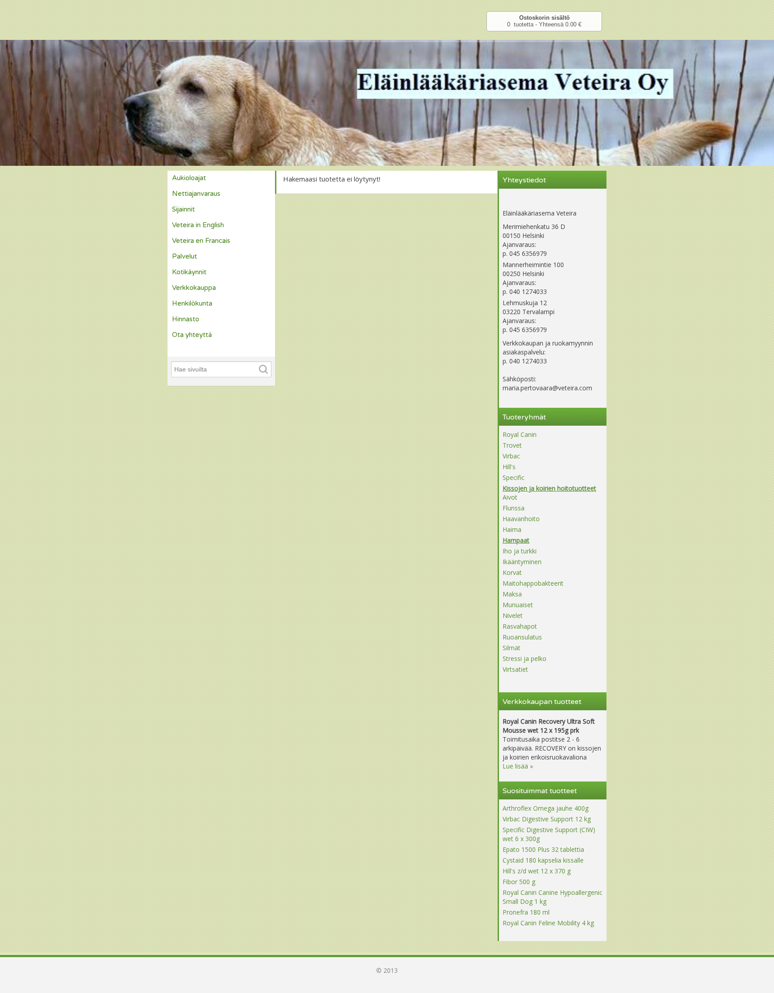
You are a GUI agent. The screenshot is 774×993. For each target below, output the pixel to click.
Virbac (511, 456)
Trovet (512, 445)
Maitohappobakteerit (533, 583)
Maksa (512, 594)
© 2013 (387, 970)
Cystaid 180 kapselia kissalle (543, 860)
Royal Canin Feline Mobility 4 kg (548, 923)
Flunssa (514, 508)
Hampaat (516, 540)
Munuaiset (518, 604)
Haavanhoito (521, 518)
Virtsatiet (515, 669)
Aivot (510, 497)
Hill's (509, 466)
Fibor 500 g (519, 881)
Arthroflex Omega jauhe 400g (546, 808)
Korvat (512, 572)
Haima (512, 529)
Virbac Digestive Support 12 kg (547, 819)
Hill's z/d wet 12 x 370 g (537, 871)
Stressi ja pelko (524, 658)
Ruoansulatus (522, 637)
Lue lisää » (518, 766)
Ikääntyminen (522, 561)
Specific (514, 477)
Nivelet (513, 615)
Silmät (511, 647)
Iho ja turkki (520, 551)
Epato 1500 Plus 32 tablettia (543, 849)
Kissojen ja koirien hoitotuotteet (549, 488)
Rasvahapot (520, 626)
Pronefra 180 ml (526, 912)
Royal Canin (520, 434)
